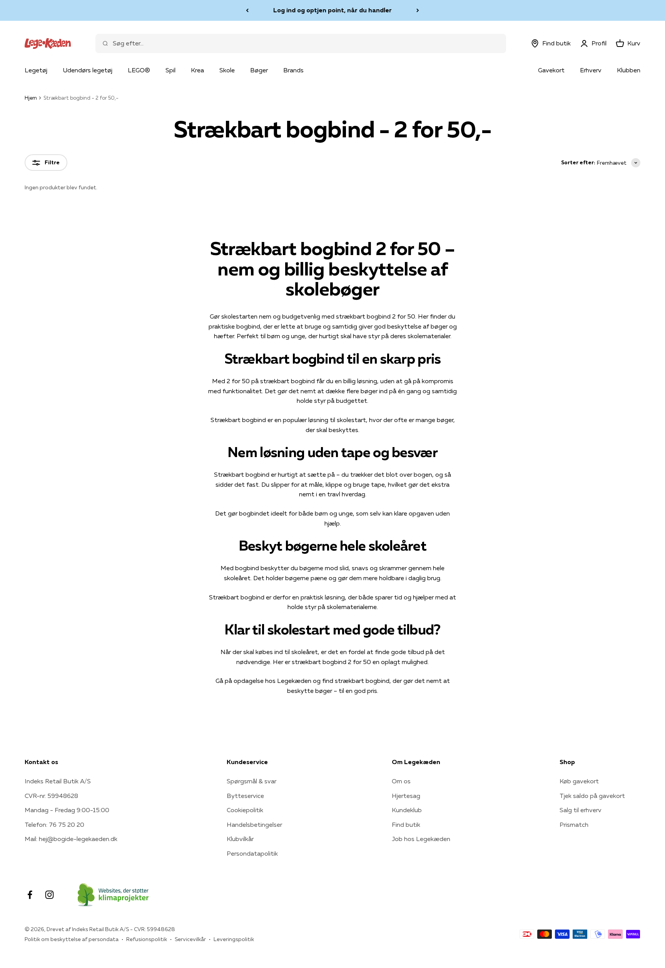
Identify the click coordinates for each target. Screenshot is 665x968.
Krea (197, 70)
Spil (170, 70)
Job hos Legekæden (421, 839)
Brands (293, 70)
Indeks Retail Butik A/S (58, 781)
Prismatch (574, 824)
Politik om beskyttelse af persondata (72, 939)
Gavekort (551, 70)
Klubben (628, 70)
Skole (227, 70)
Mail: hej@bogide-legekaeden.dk (71, 839)
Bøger (259, 70)
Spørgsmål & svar (251, 781)
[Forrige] (247, 10)
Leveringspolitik (234, 939)
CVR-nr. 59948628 (51, 795)
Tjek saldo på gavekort (592, 795)
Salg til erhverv (581, 810)
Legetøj (36, 70)
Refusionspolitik (146, 939)
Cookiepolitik (245, 810)
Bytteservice (245, 795)
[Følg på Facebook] (30, 895)
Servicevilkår (190, 939)
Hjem (31, 98)
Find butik (406, 824)
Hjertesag (406, 795)
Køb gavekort (579, 781)
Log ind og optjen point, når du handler (332, 10)
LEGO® (139, 70)
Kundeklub (407, 810)
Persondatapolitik (252, 853)
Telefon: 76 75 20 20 (54, 824)
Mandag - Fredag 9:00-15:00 (67, 810)
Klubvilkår (240, 839)
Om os (401, 781)
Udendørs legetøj (87, 70)
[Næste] (417, 10)
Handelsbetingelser (254, 824)
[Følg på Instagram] (49, 895)
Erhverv (591, 70)
